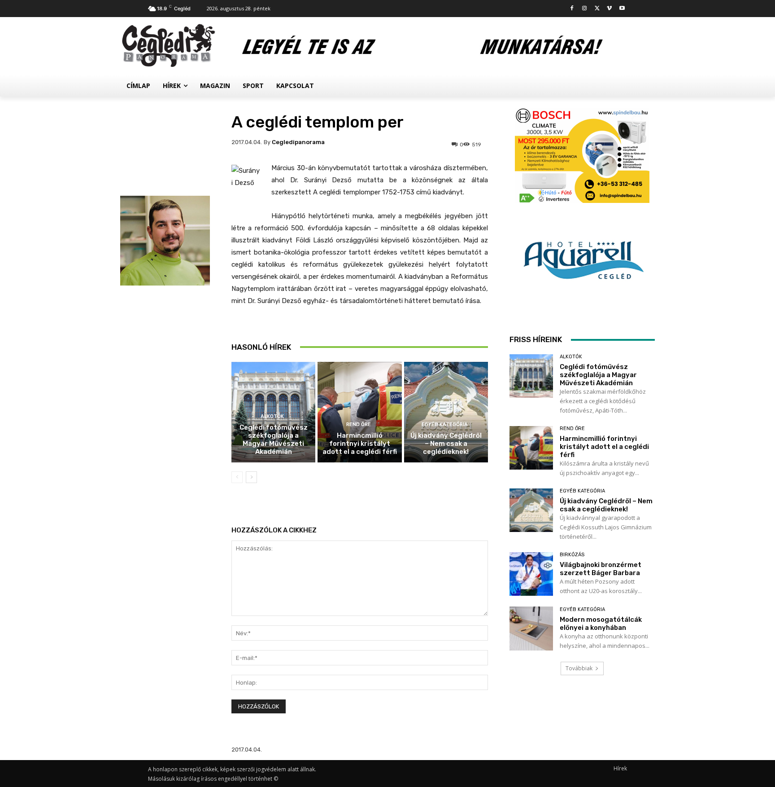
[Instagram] (584, 9)
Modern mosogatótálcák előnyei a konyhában (601, 624)
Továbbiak (579, 668)
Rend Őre (358, 424)
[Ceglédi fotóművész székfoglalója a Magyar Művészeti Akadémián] (531, 376)
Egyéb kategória (445, 424)
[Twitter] (597, 9)
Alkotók (272, 416)
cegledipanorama (298, 142)
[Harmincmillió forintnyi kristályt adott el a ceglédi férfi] (359, 412)
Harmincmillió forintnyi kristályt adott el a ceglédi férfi (359, 443)
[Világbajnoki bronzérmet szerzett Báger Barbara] (531, 574)
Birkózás (572, 554)
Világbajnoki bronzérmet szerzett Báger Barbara (600, 569)
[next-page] (251, 477)
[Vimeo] (609, 9)
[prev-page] (237, 477)
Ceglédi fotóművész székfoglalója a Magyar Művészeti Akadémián (273, 439)
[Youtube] (622, 9)
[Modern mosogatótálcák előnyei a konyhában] (531, 628)
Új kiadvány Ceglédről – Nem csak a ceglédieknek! (446, 443)
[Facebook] (572, 9)
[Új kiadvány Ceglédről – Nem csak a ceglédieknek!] (446, 412)
